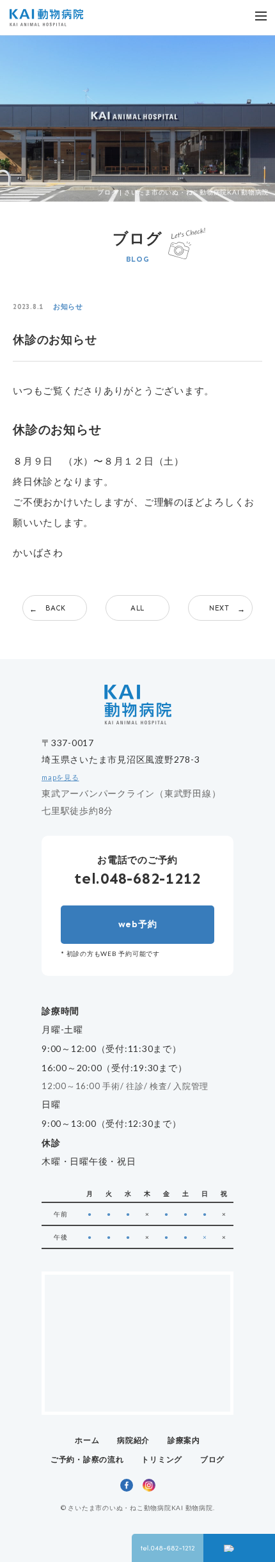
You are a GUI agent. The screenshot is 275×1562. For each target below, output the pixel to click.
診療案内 (184, 1440)
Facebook (126, 1485)
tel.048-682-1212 (137, 878)
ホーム (87, 1440)
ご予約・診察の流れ (87, 1459)
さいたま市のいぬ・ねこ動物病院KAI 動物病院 (140, 1507)
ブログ (212, 1459)
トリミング (161, 1459)
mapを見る (60, 777)
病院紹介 (133, 1440)
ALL (137, 608)
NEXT (219, 608)
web (137, 924)
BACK (55, 608)
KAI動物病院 (46, 17)
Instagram (149, 1485)
